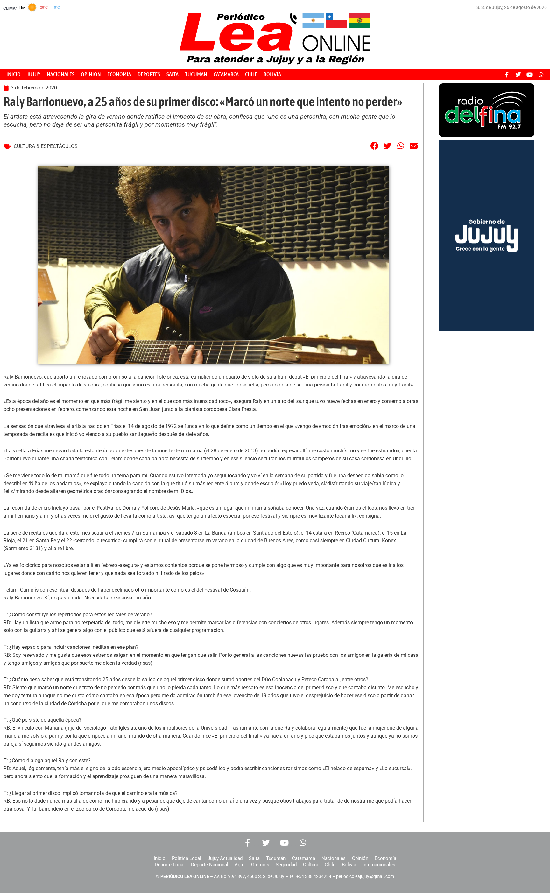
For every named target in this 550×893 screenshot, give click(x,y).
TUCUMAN (196, 74)
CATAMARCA (226, 74)
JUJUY (33, 74)
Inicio (160, 858)
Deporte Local (170, 865)
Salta (254, 858)
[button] (374, 146)
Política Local (186, 858)
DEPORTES (149, 74)
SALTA (172, 74)
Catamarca (303, 858)
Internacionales (379, 865)
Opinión (360, 858)
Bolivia (349, 865)
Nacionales (333, 858)
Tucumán (276, 858)
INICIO (13, 74)
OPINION (91, 74)
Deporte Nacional (209, 865)
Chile (330, 865)
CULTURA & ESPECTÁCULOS (46, 146)
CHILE (251, 74)
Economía (385, 858)
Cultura (310, 865)
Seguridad (286, 865)
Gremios (260, 865)
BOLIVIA (272, 74)
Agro (240, 865)
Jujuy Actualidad (225, 858)
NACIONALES (60, 74)
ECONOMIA (119, 74)
